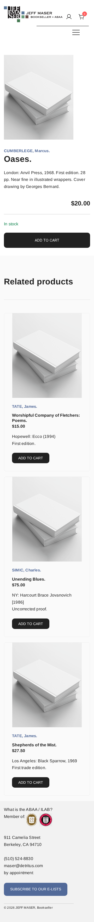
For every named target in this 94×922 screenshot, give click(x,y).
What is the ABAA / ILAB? (28, 809)
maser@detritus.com (23, 865)
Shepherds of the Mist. (34, 745)
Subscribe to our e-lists (35, 889)
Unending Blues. (28, 579)
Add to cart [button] (30, 458)
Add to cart (47, 240)
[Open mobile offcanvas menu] (76, 32)
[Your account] (69, 17)
